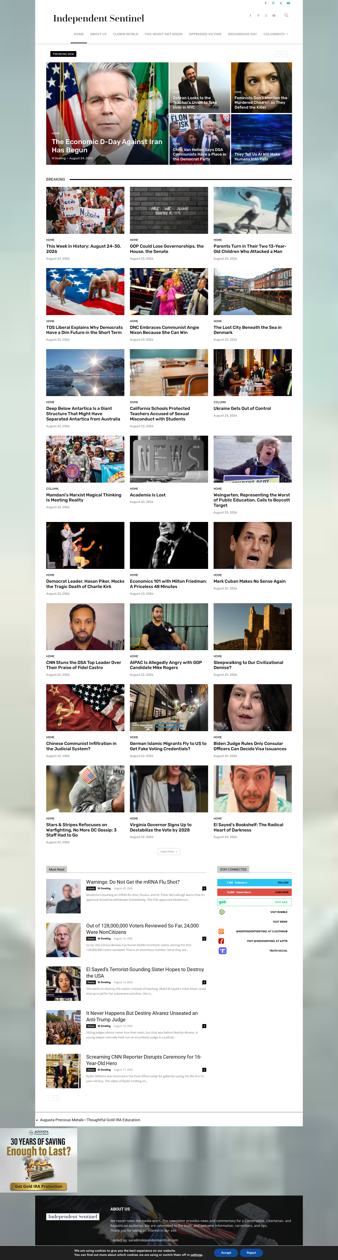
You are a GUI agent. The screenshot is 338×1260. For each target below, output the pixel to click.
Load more (167, 851)
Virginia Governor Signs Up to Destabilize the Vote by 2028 (161, 827)
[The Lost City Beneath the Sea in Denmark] (253, 291)
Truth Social (278, 950)
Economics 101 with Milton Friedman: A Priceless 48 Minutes (168, 584)
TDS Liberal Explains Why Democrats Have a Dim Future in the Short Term (84, 330)
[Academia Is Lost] (169, 459)
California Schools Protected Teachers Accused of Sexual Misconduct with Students (160, 414)
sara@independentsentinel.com (153, 1240)
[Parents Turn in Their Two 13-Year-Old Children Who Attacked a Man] (253, 210)
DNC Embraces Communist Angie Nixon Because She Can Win (164, 330)
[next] (285, 54)
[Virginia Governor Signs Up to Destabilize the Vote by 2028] (169, 788)
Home (79, 34)
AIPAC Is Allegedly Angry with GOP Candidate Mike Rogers (166, 665)
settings (196, 1255)
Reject (251, 1253)
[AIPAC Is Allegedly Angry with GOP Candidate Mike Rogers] (169, 626)
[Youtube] (288, 3)
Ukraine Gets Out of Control (242, 408)
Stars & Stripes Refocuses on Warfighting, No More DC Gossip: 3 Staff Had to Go (81, 830)
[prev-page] (49, 1098)
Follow (283, 882)
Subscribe (282, 892)
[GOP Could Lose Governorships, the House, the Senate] (169, 210)
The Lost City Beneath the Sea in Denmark (248, 330)
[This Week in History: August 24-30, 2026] (85, 210)
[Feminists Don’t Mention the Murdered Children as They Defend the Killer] (261, 87)
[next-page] (56, 1098)
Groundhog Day (242, 34)
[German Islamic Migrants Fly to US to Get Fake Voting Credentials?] (169, 707)
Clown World (125, 34)
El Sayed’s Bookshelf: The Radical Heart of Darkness (248, 827)
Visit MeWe (280, 921)
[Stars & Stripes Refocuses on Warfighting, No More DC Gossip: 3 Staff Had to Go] (85, 788)
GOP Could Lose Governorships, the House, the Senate (167, 248)
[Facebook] (265, 3)
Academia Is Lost (148, 495)
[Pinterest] (273, 3)
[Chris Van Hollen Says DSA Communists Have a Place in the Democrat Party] (199, 139)
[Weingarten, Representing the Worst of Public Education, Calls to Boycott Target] (253, 459)
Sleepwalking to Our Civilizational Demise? (248, 665)
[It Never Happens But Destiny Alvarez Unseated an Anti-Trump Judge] (63, 1027)
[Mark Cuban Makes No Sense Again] (253, 545)
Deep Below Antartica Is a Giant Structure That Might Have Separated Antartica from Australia (83, 414)
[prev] (277, 54)
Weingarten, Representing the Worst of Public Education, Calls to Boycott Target (252, 500)
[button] (286, 16)
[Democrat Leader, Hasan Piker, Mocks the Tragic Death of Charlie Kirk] (85, 545)
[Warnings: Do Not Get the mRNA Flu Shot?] (63, 896)
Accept (226, 1253)
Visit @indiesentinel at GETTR (267, 941)
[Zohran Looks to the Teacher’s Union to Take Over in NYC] (199, 87)
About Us (98, 34)
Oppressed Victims (205, 34)
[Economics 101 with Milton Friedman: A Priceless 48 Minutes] (169, 545)
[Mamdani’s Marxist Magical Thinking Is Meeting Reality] (85, 459)
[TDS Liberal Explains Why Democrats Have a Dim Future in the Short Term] (85, 291)
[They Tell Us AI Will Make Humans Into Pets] (261, 139)
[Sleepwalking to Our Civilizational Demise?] (253, 626)
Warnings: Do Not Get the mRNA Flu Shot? (133, 882)
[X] (280, 3)
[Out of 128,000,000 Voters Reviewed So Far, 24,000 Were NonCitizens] (63, 940)
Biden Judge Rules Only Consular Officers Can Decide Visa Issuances (250, 746)
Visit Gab (281, 902)
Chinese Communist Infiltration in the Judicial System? (81, 746)
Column (220, 402)
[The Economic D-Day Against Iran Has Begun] (107, 113)
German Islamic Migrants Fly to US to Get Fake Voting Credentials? (168, 746)
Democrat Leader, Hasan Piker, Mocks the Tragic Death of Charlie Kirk (85, 584)
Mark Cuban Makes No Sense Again (250, 581)
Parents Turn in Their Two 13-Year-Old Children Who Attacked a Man (250, 248)
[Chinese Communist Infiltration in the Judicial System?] (85, 707)
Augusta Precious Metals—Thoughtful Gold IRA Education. (90, 1120)
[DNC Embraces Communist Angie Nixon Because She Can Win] (169, 291)
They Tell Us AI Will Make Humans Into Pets (110, 54)
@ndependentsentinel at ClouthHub (261, 931)
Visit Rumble (278, 912)
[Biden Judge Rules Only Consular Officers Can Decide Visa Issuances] (253, 707)
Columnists (274, 34)
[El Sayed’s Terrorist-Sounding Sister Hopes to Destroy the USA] (63, 983)
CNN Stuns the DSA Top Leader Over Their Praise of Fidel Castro (83, 665)
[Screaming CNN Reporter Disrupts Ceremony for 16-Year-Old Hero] (63, 1071)
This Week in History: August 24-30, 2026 (83, 248)
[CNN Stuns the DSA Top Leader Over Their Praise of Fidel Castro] (85, 626)
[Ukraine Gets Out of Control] (253, 372)
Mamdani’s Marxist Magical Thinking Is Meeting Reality (83, 497)
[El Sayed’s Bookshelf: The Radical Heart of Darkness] (253, 788)
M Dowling (104, 888)
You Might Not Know (164, 34)
